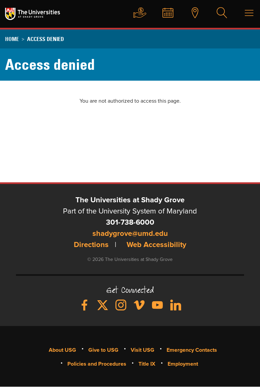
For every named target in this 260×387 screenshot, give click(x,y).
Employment (183, 364)
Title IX (146, 364)
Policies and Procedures (96, 364)
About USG (62, 350)
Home (12, 39)
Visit (191, 13)
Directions (91, 245)
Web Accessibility (156, 245)
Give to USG (136, 13)
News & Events (164, 13)
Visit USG (142, 350)
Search (219, 13)
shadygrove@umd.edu (130, 234)
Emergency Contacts (192, 350)
